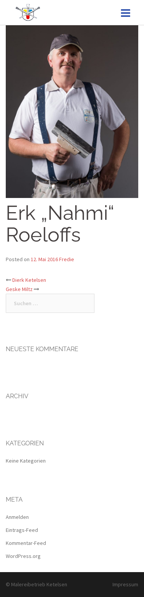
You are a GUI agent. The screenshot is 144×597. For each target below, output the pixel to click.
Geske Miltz (19, 289)
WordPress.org (23, 556)
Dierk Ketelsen (29, 279)
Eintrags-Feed (22, 530)
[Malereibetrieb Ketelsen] (27, 11)
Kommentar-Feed (26, 543)
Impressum (125, 584)
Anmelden (17, 517)
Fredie (66, 259)
